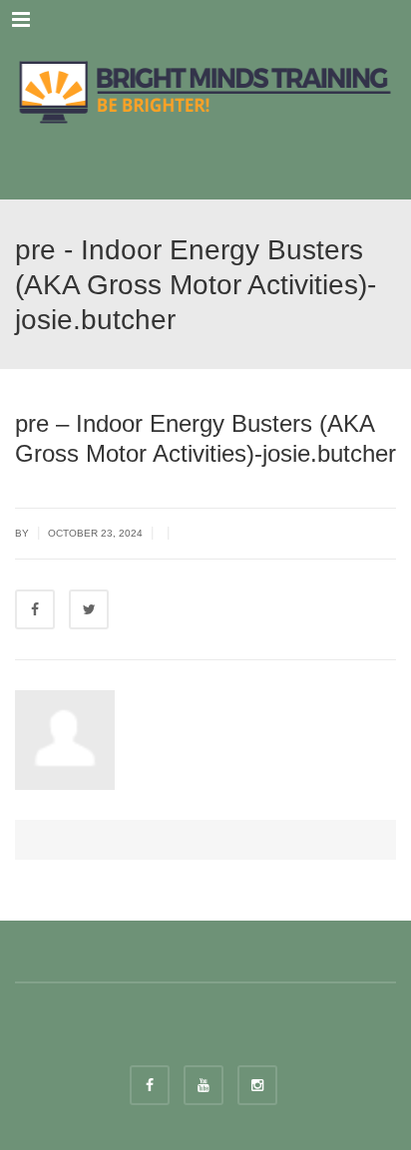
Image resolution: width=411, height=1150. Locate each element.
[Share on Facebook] (35, 609)
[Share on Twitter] (89, 609)
